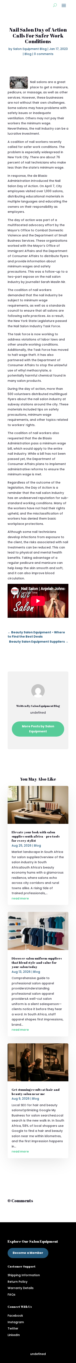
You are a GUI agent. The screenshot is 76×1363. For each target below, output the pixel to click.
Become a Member (28, 1253)
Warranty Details (21, 1288)
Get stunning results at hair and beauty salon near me (36, 1092)
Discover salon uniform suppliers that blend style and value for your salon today (37, 962)
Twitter (13, 1328)
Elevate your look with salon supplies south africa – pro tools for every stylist (36, 836)
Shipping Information (24, 1275)
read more (20, 898)
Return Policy (17, 1282)
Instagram (16, 1322)
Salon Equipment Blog (30, 49)
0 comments (43, 54)
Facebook (15, 1315)
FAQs (11, 1294)
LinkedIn (14, 1335)
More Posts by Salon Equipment (38, 728)
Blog (27, 54)
